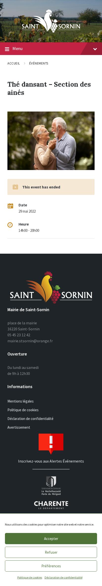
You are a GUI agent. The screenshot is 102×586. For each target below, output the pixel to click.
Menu (17, 48)
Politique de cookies (29, 577)
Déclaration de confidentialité (63, 577)
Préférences (51, 566)
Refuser (51, 552)
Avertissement (18, 427)
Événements (38, 63)
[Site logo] (51, 32)
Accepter (51, 538)
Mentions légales (20, 401)
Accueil (13, 63)
